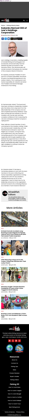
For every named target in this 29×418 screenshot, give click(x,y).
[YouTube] (16, 340)
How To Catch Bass (14, 387)
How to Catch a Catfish (14, 397)
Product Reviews (14, 373)
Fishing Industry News (13, 25)
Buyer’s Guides (14, 376)
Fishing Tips (14, 366)
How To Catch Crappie (14, 390)
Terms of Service (10, 412)
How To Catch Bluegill (14, 394)
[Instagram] (19, 340)
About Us (14, 360)
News (2, 228)
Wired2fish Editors (13, 193)
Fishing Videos (14, 380)
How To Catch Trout (14, 404)
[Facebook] (9, 340)
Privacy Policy (20, 412)
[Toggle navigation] (27, 20)
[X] (13, 340)
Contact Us (14, 363)
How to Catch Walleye (14, 400)
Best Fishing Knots (14, 407)
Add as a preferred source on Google (17, 39)
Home (3, 25)
